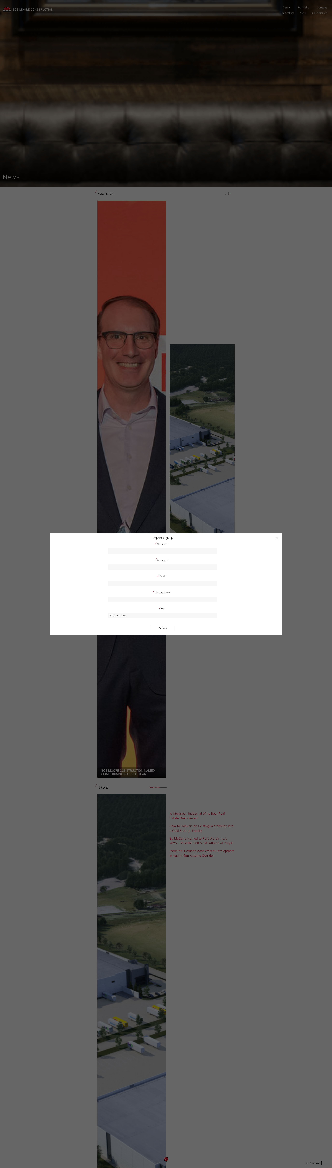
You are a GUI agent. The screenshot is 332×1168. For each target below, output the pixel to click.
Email (163, 576)
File (162, 608)
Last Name (162, 560)
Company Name (163, 592)
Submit (162, 628)
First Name (162, 544)
